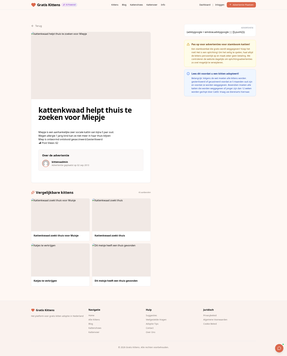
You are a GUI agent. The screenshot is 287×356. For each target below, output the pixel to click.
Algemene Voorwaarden (215, 319)
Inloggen (219, 4)
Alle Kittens (94, 319)
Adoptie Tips (152, 323)
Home (91, 315)
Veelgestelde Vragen (156, 319)
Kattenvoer (151, 4)
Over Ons (150, 332)
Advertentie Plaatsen (243, 4)
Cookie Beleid (210, 323)
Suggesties (151, 315)
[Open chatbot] (279, 348)
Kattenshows (136, 4)
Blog (124, 4)
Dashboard (204, 4)
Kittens (114, 4)
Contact (150, 328)
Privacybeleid (210, 315)
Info (163, 4)
